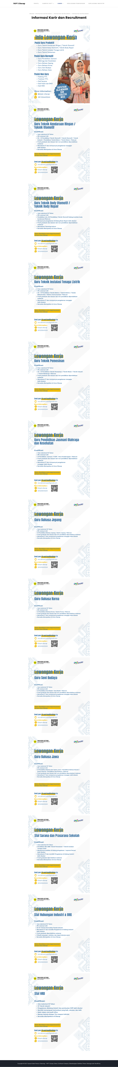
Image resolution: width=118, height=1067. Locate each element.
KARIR (60, 3)
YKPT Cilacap (19, 3)
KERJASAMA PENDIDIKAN (76, 3)
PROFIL (36, 3)
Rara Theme (83, 1063)
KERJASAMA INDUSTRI (96, 3)
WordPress (97, 1063)
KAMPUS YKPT (47, 3)
